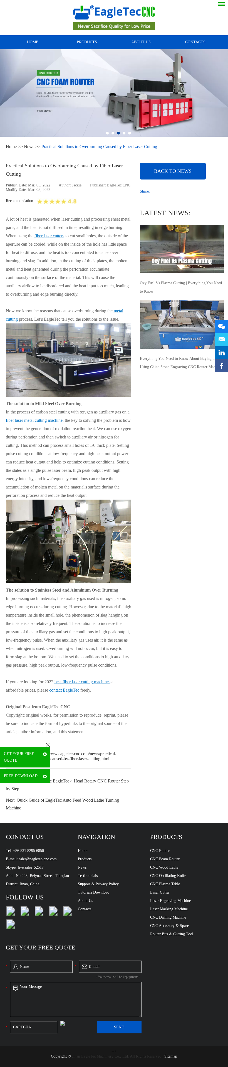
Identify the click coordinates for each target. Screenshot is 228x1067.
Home (32, 42)
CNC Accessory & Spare (169, 926)
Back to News (173, 171)
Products (84, 859)
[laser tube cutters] (69, 581)
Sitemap (170, 1056)
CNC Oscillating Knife (168, 876)
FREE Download (21, 776)
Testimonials (88, 876)
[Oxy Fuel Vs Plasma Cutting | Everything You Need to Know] (182, 249)
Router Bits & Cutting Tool (171, 934)
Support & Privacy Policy (98, 884)
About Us (85, 901)
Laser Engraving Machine (170, 901)
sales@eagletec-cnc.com (38, 859)
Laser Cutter (160, 892)
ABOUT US (141, 42)
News (29, 146)
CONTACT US (25, 836)
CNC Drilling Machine (168, 917)
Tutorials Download (93, 892)
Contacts (84, 909)
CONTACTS (195, 42)
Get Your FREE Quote (19, 757)
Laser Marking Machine (169, 909)
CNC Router (160, 851)
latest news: (165, 213)
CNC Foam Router (165, 859)
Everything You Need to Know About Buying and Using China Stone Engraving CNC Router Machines (181, 363)
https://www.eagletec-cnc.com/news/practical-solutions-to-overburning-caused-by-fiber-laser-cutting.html (61, 756)
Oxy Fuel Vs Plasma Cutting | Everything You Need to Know (181, 287)
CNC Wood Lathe (164, 867)
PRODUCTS (87, 42)
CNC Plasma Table (165, 884)
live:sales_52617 (31, 867)
